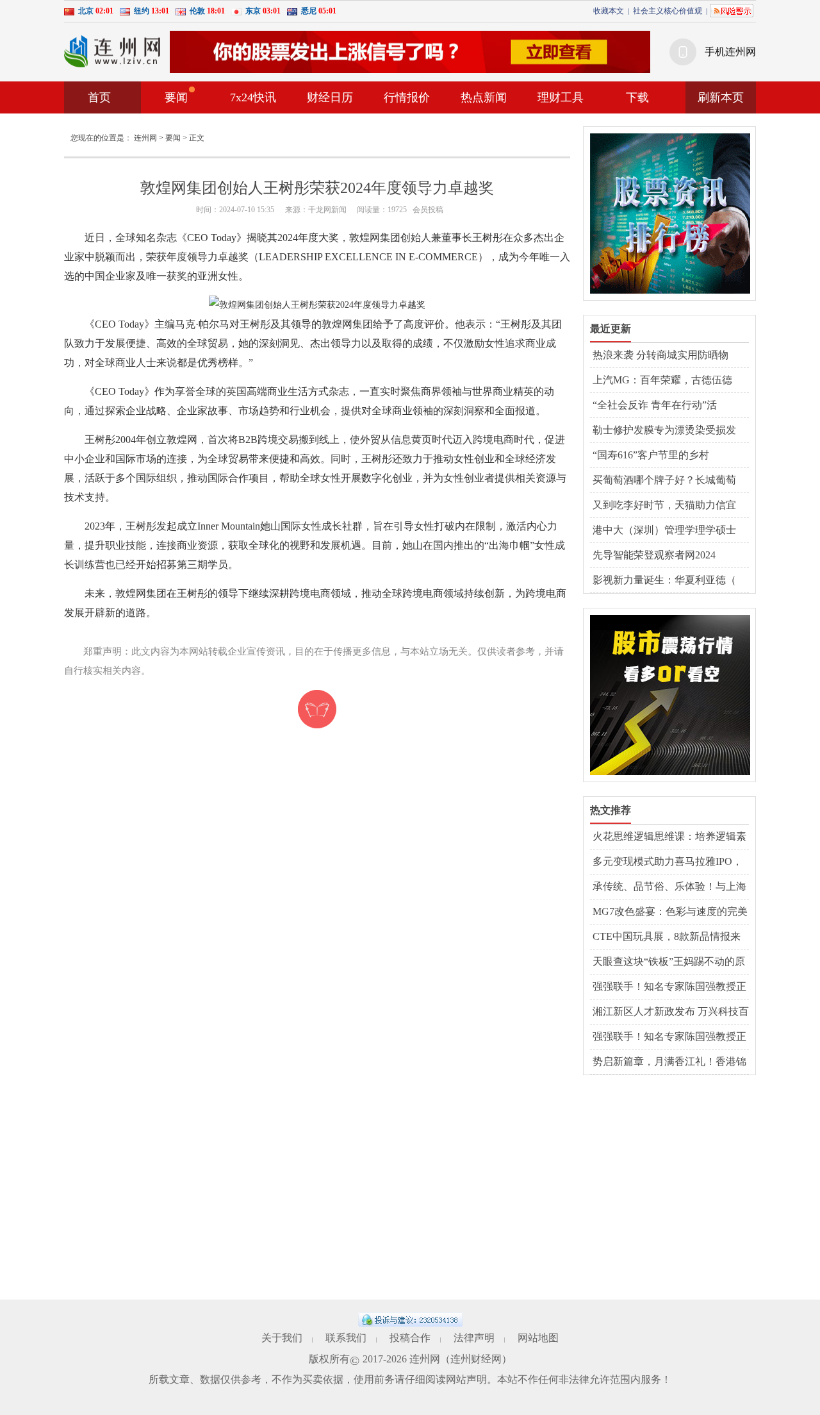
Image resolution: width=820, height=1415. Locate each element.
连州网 (145, 137)
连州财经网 (476, 1358)
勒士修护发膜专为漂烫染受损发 (664, 429)
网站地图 (538, 1337)
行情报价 (407, 97)
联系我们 (345, 1337)
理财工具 (560, 97)
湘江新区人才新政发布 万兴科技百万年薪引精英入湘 (671, 1012)
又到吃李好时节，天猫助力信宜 (664, 504)
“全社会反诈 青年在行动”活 (655, 404)
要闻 (176, 97)
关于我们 (281, 1337)
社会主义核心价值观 (667, 10)
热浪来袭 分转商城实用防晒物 (660, 354)
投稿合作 (410, 1337)
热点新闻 (484, 97)
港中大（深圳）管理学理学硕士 (664, 529)
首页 (99, 97)
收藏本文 (608, 10)
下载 (637, 97)
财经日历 (330, 97)
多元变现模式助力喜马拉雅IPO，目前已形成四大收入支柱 (667, 862)
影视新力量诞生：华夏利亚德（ (664, 579)
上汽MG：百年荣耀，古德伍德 (662, 379)
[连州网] (112, 51)
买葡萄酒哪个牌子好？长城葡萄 (664, 479)
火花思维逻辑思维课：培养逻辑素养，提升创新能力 (669, 837)
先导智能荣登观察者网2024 (654, 554)
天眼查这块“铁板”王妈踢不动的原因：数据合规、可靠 (669, 962)
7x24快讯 (253, 97)
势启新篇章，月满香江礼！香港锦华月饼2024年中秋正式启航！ (669, 1062)
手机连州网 (730, 51)
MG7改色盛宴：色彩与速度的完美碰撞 (670, 912)
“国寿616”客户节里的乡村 (651, 454)
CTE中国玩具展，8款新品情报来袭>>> (667, 937)
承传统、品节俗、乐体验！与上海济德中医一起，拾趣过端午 (669, 887)
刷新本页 (721, 97)
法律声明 (474, 1337)
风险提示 (731, 10)
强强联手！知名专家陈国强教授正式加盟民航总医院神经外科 (669, 987)
